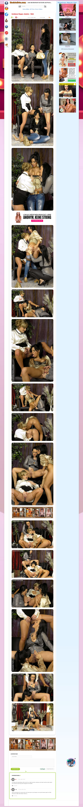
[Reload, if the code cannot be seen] (43, 769)
